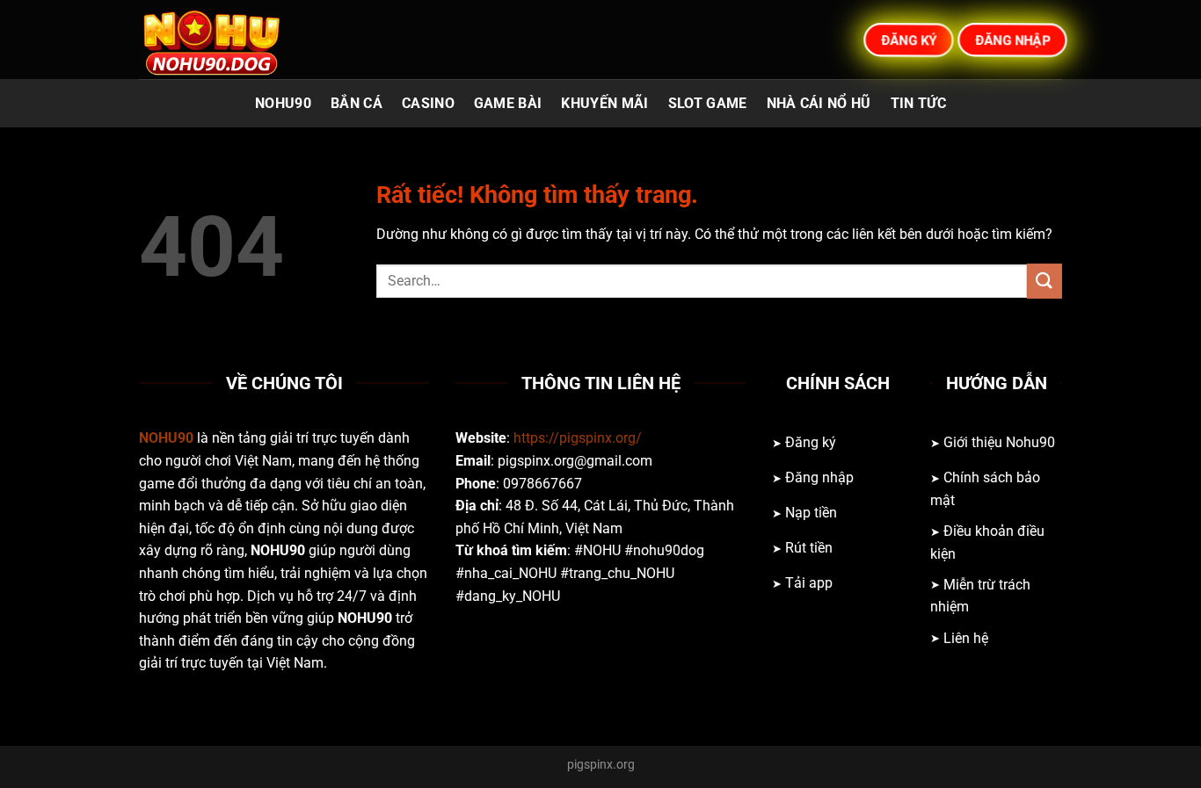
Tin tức (918, 103)
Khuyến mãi (604, 103)
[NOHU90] (227, 39)
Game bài (508, 103)
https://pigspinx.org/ (577, 438)
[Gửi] (1044, 281)
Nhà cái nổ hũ (819, 103)
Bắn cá (356, 103)
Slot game (707, 103)
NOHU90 (283, 103)
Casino (428, 103)
